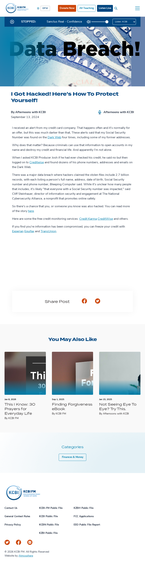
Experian (18, 231)
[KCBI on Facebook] (18, 542)
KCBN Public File (49, 524)
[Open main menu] (137, 8)
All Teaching (86, 8)
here (31, 211)
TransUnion (48, 231)
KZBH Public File (83, 508)
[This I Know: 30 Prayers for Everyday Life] (25, 373)
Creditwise (36, 162)
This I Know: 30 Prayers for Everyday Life (20, 409)
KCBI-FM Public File (50, 508)
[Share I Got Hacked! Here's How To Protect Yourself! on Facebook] (84, 301)
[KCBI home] (17, 8)
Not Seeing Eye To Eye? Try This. (117, 406)
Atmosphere (26, 555)
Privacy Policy (13, 524)
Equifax (29, 231)
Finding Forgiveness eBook (72, 406)
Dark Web (54, 137)
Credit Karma (88, 218)
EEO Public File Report (87, 524)
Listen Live (105, 8)
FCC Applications (84, 516)
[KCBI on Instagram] (29, 542)
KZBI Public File (48, 533)
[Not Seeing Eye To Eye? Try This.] (119, 373)
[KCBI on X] (7, 542)
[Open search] (116, 8)
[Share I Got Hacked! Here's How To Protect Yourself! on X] (97, 301)
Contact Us (11, 508)
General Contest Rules (17, 516)
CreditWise (105, 218)
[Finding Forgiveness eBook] (72, 373)
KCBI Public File (48, 516)
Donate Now (67, 8)
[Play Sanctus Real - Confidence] (12, 22)
